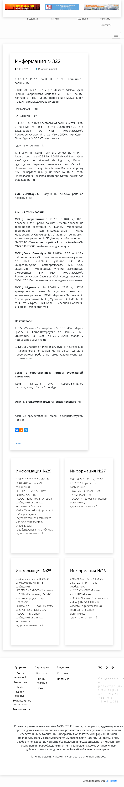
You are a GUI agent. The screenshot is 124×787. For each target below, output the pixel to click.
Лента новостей (20, 675)
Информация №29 (33, 471)
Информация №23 (88, 570)
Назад (19, 443)
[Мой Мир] (26, 430)
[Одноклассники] (21, 430)
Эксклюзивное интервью (20, 702)
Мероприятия (20, 709)
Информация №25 (33, 570)
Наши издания (41, 681)
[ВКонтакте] (17, 430)
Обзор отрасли (20, 693)
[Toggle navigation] (116, 35)
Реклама (105, 18)
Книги (55, 18)
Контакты (106, 25)
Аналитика (20, 682)
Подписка (82, 18)
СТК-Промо (111, 780)
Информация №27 (88, 471)
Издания (32, 18)
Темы (20, 687)
